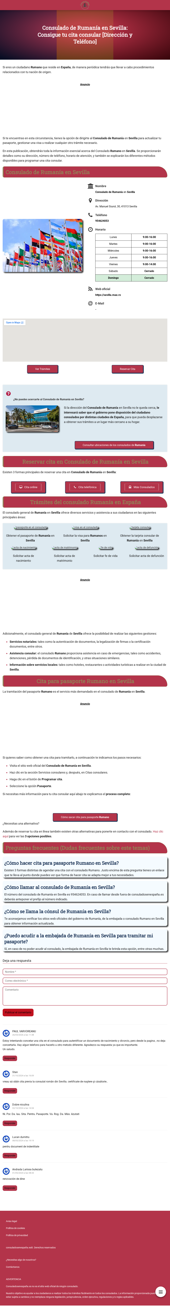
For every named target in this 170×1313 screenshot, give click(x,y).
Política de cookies (15, 1228)
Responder (9, 1058)
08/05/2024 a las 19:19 (23, 1140)
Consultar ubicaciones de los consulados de (114, 445)
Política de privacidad (17, 1235)
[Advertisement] (85, 111)
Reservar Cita (127, 369)
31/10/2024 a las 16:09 (23, 1075)
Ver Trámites (42, 369)
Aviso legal (11, 1221)
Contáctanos (12, 1267)
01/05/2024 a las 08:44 (23, 1173)
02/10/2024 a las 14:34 (23, 1108)
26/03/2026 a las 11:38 (23, 1035)
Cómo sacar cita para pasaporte (85, 817)
